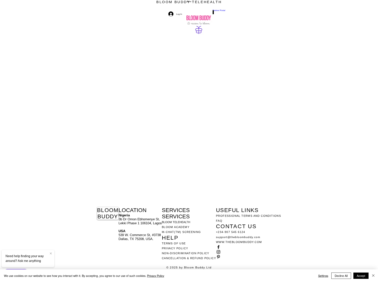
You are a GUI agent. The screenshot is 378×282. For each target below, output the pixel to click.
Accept (361, 276)
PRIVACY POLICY (175, 248)
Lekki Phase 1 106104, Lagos (140, 223)
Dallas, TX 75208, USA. (136, 239)
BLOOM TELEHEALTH (176, 222)
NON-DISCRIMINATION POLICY (185, 253)
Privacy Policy (155, 276)
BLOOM (108, 210)
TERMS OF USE (174, 243)
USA (122, 231)
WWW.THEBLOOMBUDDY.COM (239, 242)
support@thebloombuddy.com (238, 237)
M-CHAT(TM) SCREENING (181, 232)
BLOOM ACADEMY (175, 227)
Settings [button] (323, 276)
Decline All (341, 276)
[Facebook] (248, 247)
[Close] (373, 276)
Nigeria (124, 215)
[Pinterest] (248, 256)
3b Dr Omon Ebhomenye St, (139, 219)
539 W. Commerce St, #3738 (140, 235)
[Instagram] (248, 251)
